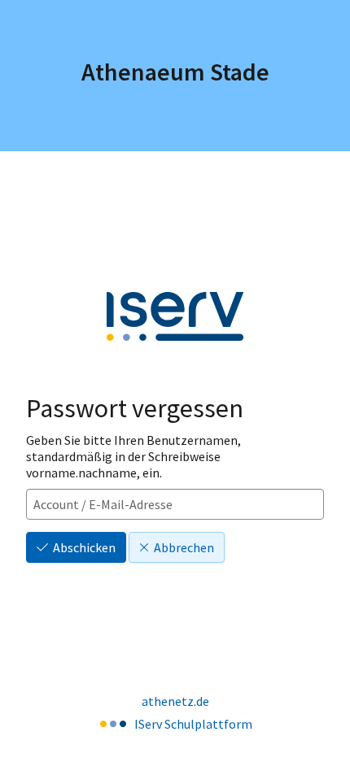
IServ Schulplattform (193, 724)
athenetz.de (175, 701)
